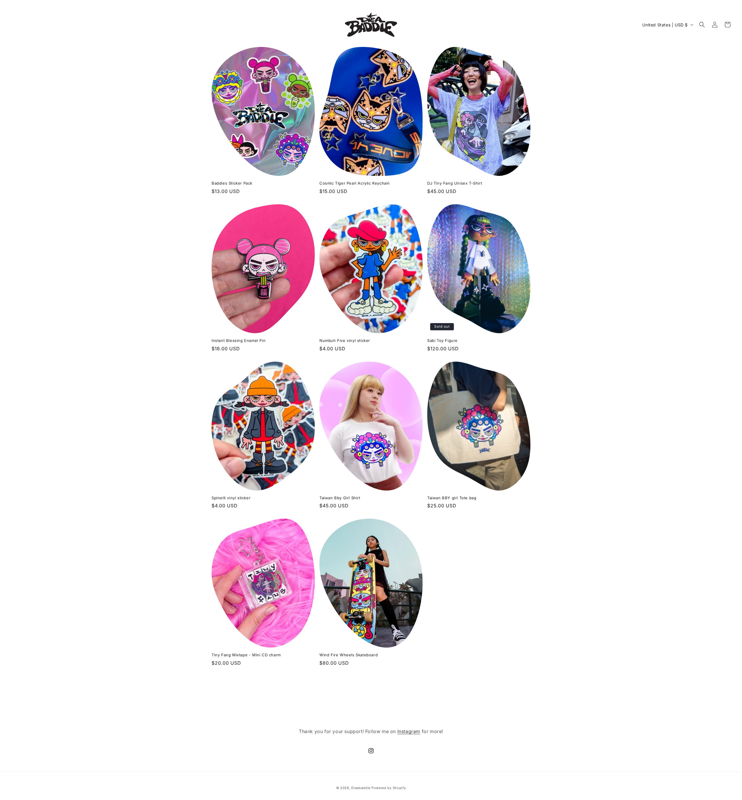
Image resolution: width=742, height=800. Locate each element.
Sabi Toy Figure (442, 340)
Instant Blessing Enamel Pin (238, 340)
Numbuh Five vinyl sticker (344, 340)
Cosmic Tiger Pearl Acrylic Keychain (354, 183)
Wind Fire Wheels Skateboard (348, 655)
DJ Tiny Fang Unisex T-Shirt (454, 183)
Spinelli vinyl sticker (231, 497)
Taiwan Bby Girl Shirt (339, 497)
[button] (702, 24)
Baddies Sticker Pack (232, 183)
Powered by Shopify (389, 788)
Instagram (408, 731)
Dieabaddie (361, 788)
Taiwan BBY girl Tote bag (451, 497)
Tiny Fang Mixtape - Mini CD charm (246, 655)
